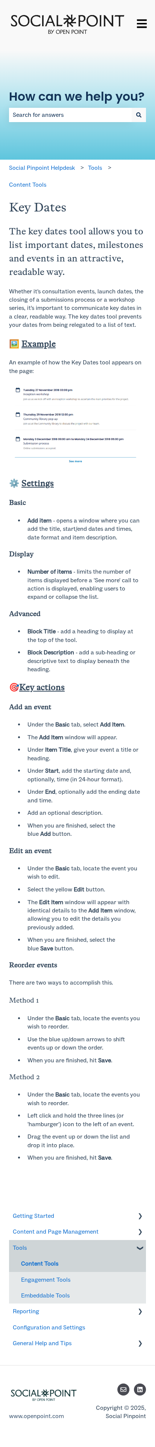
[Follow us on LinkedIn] (140, 1390)
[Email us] (123, 1390)
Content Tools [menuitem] (39, 1263)
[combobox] (70, 115)
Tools (95, 167)
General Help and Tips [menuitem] (42, 1343)
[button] (140, 1216)
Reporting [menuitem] (26, 1311)
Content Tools (27, 184)
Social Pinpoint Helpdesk (42, 167)
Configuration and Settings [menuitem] (49, 1327)
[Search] (139, 115)
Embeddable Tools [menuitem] (45, 1295)
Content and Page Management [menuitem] (56, 1231)
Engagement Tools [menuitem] (45, 1279)
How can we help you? (76, 96)
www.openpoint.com (36, 1416)
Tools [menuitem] (20, 1247)
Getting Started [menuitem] (33, 1215)
